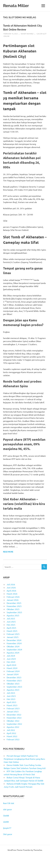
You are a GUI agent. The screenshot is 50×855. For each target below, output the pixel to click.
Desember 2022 (14, 714)
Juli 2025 (11, 618)
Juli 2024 (11, 655)
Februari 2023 (13, 708)
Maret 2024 (12, 668)
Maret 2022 (12, 736)
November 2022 (14, 717)
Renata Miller (16, 5)
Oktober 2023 (13, 683)
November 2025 (14, 606)
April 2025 (11, 627)
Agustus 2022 (13, 727)
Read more (8, 552)
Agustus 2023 (13, 689)
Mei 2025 (11, 624)
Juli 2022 (11, 730)
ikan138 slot (8, 803)
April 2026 (11, 590)
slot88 (6, 821)
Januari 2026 (12, 600)
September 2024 (14, 649)
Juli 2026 (11, 584)
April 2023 (11, 702)
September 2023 (14, 686)
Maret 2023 (12, 705)
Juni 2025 (11, 621)
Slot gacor (7, 834)
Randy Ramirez (27, 34)
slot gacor (7, 809)
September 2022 (14, 724)
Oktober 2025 (13, 609)
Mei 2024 (11, 662)
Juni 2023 (11, 696)
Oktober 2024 (13, 646)
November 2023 (14, 680)
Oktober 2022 (13, 720)
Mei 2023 (11, 699)
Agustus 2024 (13, 652)
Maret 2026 (12, 593)
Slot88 (6, 815)
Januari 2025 (12, 637)
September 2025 (14, 612)
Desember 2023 (14, 677)
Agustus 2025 (13, 615)
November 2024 (14, 643)
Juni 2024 (11, 658)
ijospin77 (7, 828)
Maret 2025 (12, 631)
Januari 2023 (12, 711)
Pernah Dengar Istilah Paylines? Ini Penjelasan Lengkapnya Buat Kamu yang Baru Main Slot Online (24, 758)
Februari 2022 (13, 739)
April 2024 (11, 665)
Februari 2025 (13, 634)
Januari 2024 (12, 674)
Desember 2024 (14, 640)
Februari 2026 (13, 596)
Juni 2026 (11, 587)
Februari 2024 (13, 671)
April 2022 (11, 733)
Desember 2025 (14, 603)
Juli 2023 (11, 693)
